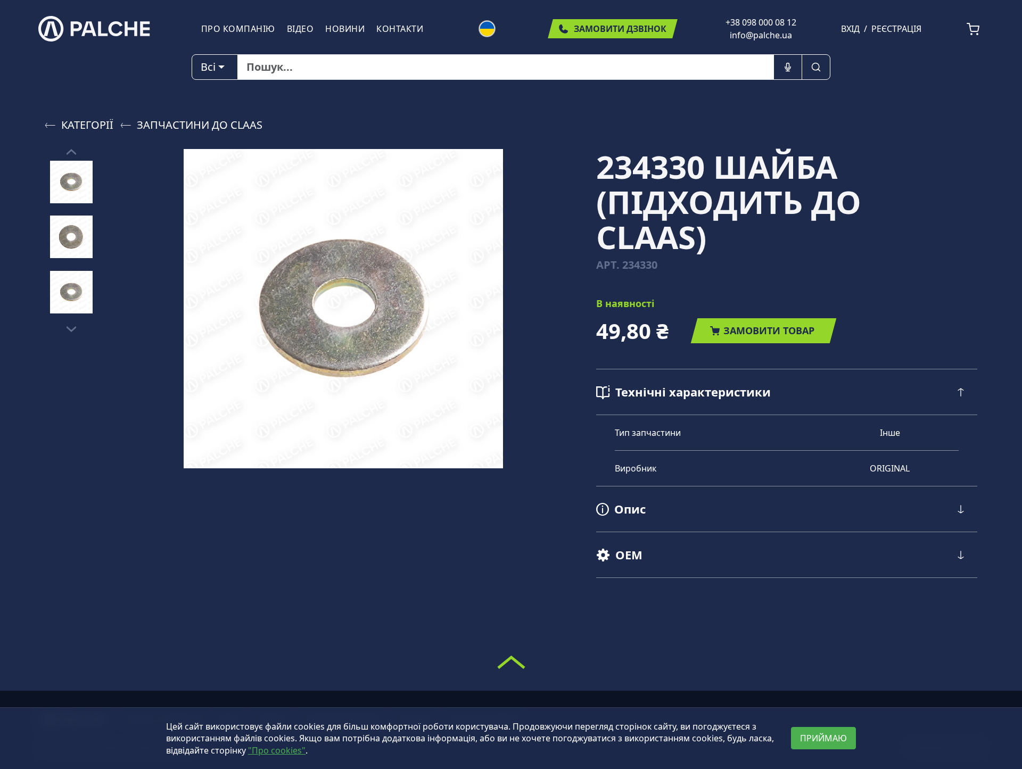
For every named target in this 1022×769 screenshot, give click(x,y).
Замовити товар (768, 330)
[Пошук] (816, 67)
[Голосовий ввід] (787, 67)
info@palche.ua (761, 35)
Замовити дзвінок (620, 29)
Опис (630, 509)
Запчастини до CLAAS (199, 125)
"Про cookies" (277, 750)
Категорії (87, 125)
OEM (628, 555)
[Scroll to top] (511, 662)
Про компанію (238, 29)
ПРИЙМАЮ (823, 738)
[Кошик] (973, 29)
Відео (300, 29)
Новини (345, 29)
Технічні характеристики (693, 392)
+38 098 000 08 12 (761, 22)
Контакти (399, 29)
